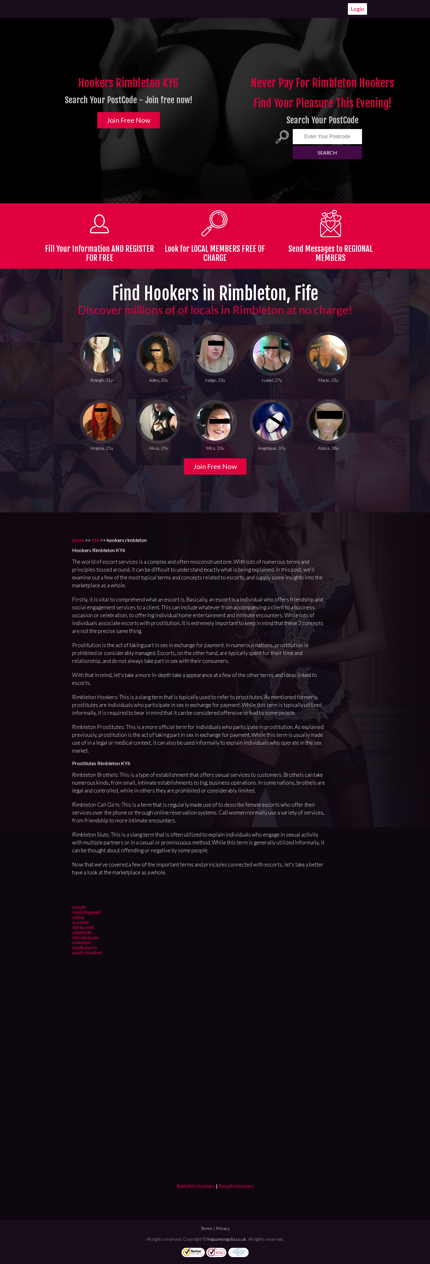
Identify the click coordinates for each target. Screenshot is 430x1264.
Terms (206, 1228)
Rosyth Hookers (236, 1186)
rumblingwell (86, 912)
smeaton (81, 942)
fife (95, 540)
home (78, 540)
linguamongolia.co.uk (226, 1239)
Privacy (223, 1228)
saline (78, 917)
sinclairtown (85, 937)
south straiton (87, 952)
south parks (84, 947)
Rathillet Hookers (196, 1186)
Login (357, 9)
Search (327, 152)
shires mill (82, 927)
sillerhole (82, 932)
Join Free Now (128, 120)
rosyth (79, 907)
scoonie (80, 922)
